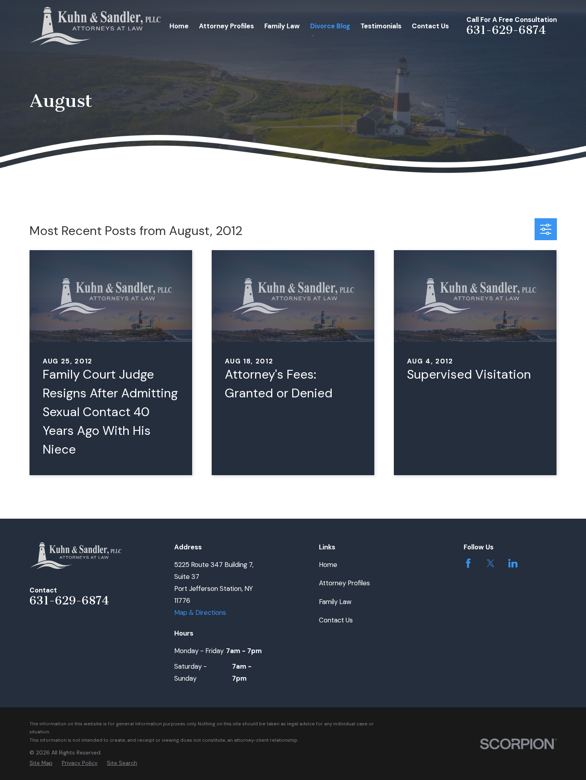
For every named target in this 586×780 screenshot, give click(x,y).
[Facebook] (468, 563)
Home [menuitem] (179, 26)
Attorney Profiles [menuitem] (226, 26)
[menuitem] (41, 763)
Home (328, 564)
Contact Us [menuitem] (430, 26)
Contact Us (336, 620)
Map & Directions (200, 612)
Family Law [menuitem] (282, 26)
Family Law (335, 601)
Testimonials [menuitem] (380, 26)
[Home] (96, 26)
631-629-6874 (506, 30)
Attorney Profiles (344, 583)
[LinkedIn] (512, 563)
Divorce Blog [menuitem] (330, 26)
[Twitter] (490, 563)
